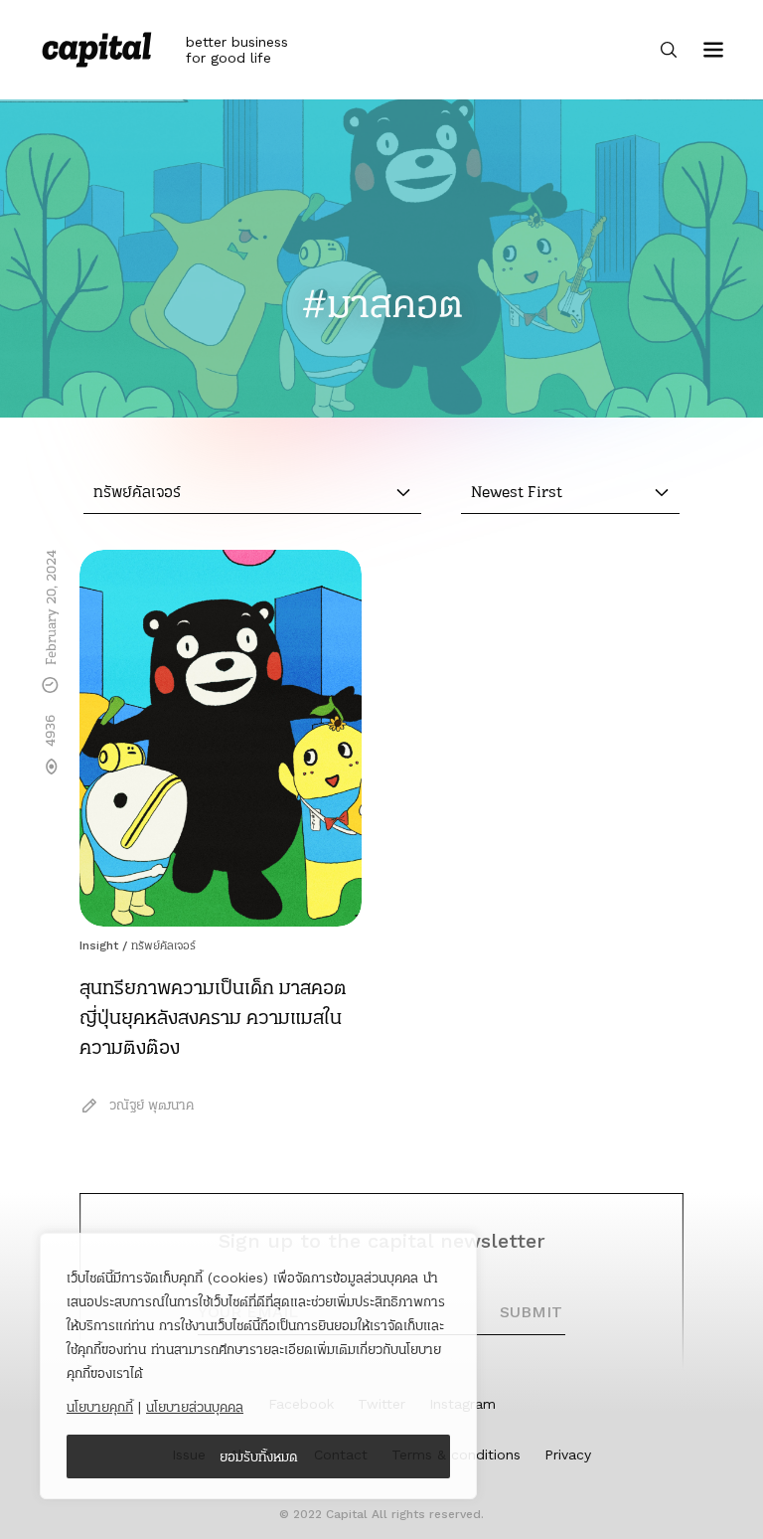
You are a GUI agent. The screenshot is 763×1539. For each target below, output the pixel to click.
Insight (98, 945)
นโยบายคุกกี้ (100, 1407)
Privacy (567, 1454)
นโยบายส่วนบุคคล (194, 1407)
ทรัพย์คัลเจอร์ (163, 945)
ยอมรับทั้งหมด (259, 1456)
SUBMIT (531, 1311)
